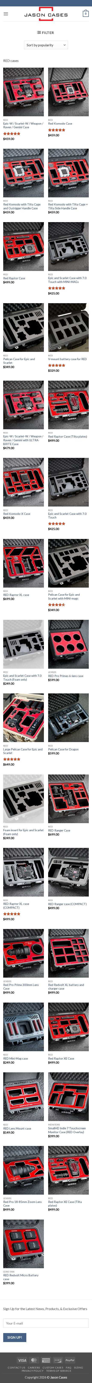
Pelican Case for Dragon (63, 749)
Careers (34, 1367)
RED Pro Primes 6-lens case (65, 676)
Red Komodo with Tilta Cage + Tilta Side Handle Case (68, 206)
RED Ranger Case (59, 830)
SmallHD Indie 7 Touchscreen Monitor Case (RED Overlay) (67, 1130)
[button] (5, 14)
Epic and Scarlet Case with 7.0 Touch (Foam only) (22, 677)
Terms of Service (58, 1370)
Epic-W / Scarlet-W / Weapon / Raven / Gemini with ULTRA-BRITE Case (23, 440)
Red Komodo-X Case (16, 513)
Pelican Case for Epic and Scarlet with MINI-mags (64, 596)
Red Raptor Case (14, 278)
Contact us (16, 1367)
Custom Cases (53, 1367)
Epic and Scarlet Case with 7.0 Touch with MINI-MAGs (67, 280)
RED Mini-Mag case (15, 1058)
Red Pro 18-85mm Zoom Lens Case (22, 1203)
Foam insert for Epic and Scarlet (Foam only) (23, 832)
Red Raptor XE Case (61, 1058)
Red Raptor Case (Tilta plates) (67, 436)
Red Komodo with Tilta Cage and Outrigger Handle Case (21, 206)
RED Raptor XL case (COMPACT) (16, 905)
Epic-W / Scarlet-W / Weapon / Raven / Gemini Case (23, 125)
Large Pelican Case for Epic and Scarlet (23, 751)
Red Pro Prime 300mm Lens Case (21, 986)
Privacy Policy (33, 1370)
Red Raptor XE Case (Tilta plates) (65, 1203)
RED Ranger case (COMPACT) (67, 904)
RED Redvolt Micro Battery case (21, 1277)
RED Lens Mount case (17, 1128)
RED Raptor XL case (16, 595)
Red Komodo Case (60, 123)
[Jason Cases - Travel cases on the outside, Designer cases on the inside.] (46, 14)
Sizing (78, 1367)
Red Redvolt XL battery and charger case (66, 986)
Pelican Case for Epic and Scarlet (19, 361)
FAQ (68, 1367)
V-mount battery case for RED (67, 359)
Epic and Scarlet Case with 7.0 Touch (67, 515)
